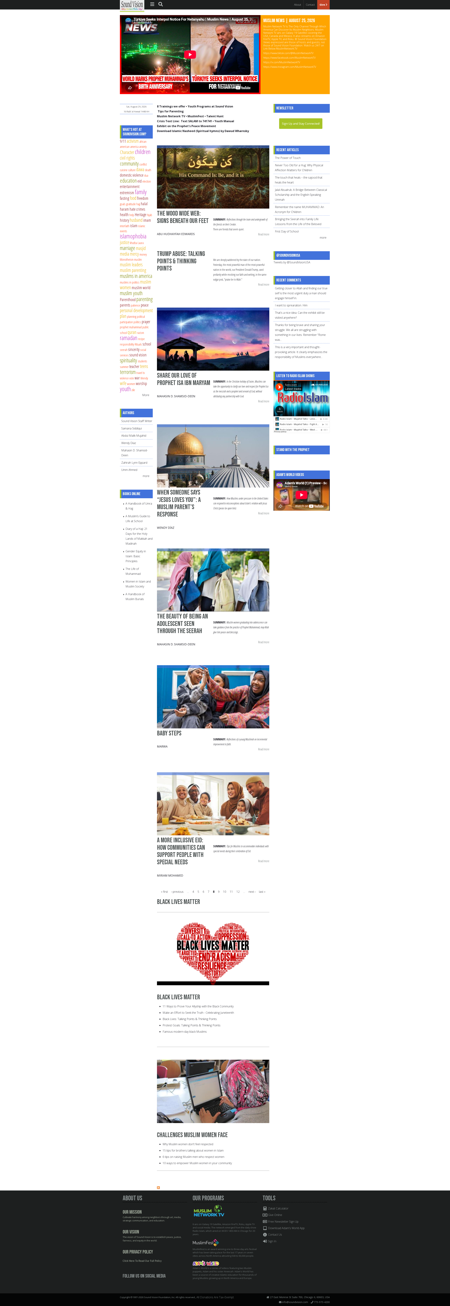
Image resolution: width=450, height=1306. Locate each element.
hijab (149, 214)
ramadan (128, 338)
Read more (263, 234)
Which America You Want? (284, 21)
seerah (123, 349)
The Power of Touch (288, 158)
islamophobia (133, 236)
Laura (141, 242)
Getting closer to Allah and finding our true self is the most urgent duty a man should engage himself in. (301, 293)
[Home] (132, 6)
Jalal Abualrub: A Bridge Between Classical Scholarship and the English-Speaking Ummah (301, 195)
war (137, 378)
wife (123, 383)
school (147, 344)
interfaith (124, 225)
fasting (124, 198)
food (133, 198)
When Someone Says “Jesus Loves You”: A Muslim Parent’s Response (179, 503)
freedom (142, 198)
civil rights (127, 157)
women (131, 383)
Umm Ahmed (129, 470)
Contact (310, 4)
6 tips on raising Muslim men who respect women (193, 1157)
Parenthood (128, 299)
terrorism (128, 372)
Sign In (271, 1241)
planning (131, 316)
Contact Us (274, 1234)
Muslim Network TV (171, 116)
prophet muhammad (131, 327)
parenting (144, 299)
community (129, 163)
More (145, 395)
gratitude (131, 204)
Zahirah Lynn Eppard (134, 463)
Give (323, 4)
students (142, 361)
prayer (146, 321)
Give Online (274, 1215)
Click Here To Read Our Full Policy (142, 1261)
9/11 (123, 141)
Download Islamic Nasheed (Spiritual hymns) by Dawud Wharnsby (203, 131)
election (146, 181)
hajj (138, 204)
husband (136, 220)
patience (135, 305)
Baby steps (169, 733)
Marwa (162, 746)
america (134, 146)
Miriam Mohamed (170, 875)
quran (132, 332)
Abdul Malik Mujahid (133, 435)
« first (164, 892)
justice (124, 242)
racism (140, 332)
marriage (127, 248)
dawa (140, 169)
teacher (134, 366)
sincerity (133, 349)
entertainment (129, 186)
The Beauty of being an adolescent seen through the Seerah (182, 624)
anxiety (143, 146)
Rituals (138, 344)
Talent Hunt (215, 116)
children (142, 151)
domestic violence (131, 175)
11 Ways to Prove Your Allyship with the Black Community (198, 1006)
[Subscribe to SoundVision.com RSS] (158, 1188)
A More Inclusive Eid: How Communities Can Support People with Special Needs (181, 851)
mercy (134, 254)
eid (139, 181)
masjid (141, 248)
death (148, 169)
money (143, 254)
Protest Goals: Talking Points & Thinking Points (191, 1025)
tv (144, 372)
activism (133, 141)
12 (238, 892)
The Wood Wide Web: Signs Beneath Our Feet (183, 217)
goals (123, 204)
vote (131, 378)
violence (124, 378)
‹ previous (177, 892)
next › (252, 892)
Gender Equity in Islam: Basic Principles (136, 556)
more (146, 476)
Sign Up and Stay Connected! (301, 124)
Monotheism (126, 259)
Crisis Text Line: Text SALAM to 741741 (184, 121)
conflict (143, 164)
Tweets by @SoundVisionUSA (292, 262)
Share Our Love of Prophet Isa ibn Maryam (183, 379)
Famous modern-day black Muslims (185, 1032)
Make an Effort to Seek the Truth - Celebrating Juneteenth (198, 1013)
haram (124, 209)
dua (146, 175)
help (131, 214)
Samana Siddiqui (131, 428)
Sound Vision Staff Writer (136, 421)
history (124, 220)
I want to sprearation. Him (291, 305)
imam (147, 220)
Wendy (144, 378)
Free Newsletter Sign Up (282, 1221)
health (124, 214)
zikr (133, 389)
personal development (136, 310)
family (141, 192)
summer (124, 366)
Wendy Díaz (165, 528)
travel (139, 372)
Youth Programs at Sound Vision (210, 106)
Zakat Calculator (277, 1208)
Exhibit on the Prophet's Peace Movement (186, 126)
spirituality (128, 360)
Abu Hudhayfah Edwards (176, 234)
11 (231, 892)
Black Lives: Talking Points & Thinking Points (190, 1019)
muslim (138, 259)
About (297, 4)
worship (141, 383)
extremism (127, 192)
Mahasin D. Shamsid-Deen (176, 396)
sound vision (138, 355)
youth (125, 389)
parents (125, 305)
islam (133, 225)
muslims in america (136, 275)
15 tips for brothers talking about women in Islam (193, 1150)
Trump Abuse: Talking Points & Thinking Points (181, 261)
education (128, 180)
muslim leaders (131, 264)
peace (145, 305)
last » (262, 892)
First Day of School (287, 231)
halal (144, 203)
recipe (141, 338)
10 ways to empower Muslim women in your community (197, 1163)
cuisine (123, 169)
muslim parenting (133, 270)
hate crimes (137, 209)
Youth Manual (224, 121)
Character (127, 152)
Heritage (140, 214)
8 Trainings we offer (171, 106)
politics (137, 322)
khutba (133, 242)
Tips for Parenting (171, 111)
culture (132, 169)
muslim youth (131, 293)
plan (123, 316)
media (124, 254)
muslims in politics (129, 282)
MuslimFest (196, 116)
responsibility (127, 344)
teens (144, 366)
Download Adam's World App (286, 1228)
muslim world (141, 287)
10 (224, 892)
